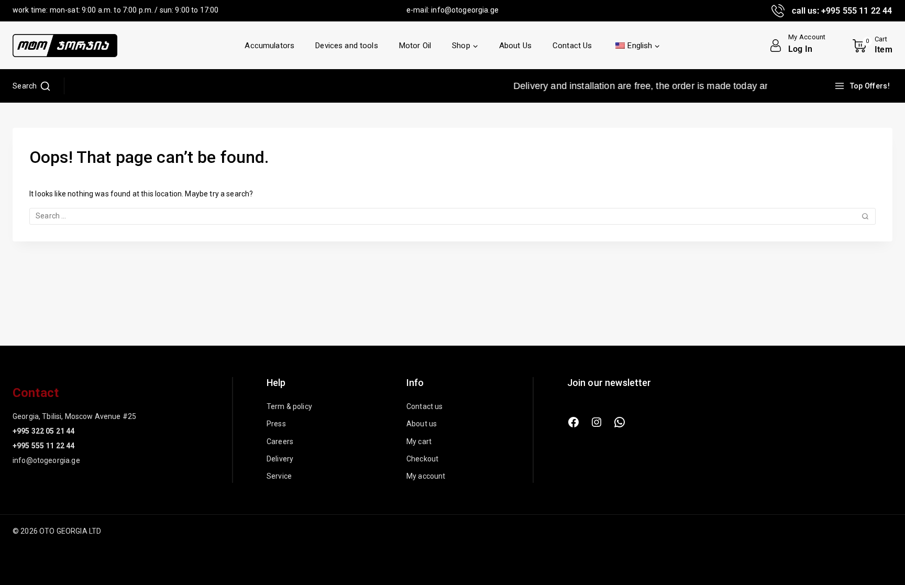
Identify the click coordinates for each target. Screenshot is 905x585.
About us (421, 424)
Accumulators (269, 45)
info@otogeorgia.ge (465, 10)
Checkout (422, 459)
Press (276, 424)
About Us (515, 45)
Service (279, 476)
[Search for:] (452, 216)
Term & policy (289, 406)
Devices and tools (346, 45)
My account (426, 476)
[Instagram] (596, 422)
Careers (280, 441)
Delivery (280, 459)
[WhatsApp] (619, 422)
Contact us (424, 406)
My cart (419, 441)
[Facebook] (573, 422)
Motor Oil (415, 45)
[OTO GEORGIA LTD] (65, 45)
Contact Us (572, 45)
